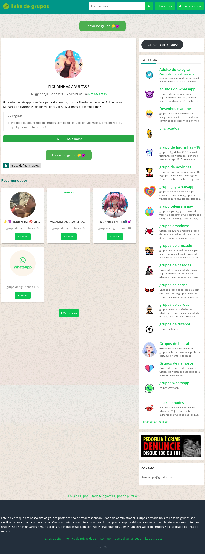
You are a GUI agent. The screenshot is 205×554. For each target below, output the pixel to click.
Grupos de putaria (124, 496)
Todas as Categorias (154, 422)
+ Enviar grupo (165, 6)
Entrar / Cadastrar (191, 6)
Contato (105, 538)
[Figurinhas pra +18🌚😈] (114, 205)
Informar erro (97, 94)
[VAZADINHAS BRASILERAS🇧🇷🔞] (68, 205)
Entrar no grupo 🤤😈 (102, 26)
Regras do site (52, 538)
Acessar (22, 236)
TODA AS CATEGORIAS (162, 45)
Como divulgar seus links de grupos (138, 538)
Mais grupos (69, 313)
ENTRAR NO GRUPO (68, 139)
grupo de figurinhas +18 (25, 165)
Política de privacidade (81, 538)
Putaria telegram (100, 496)
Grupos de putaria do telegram (176, 74)
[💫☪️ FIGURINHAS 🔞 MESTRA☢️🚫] (22, 205)
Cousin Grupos (78, 496)
